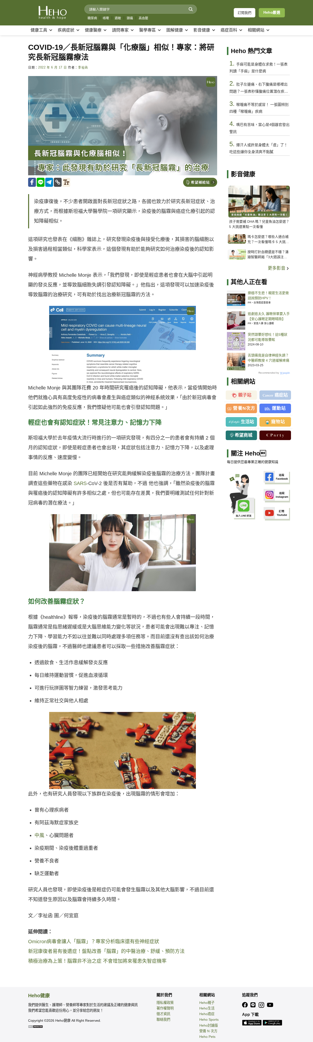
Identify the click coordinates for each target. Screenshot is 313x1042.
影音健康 (201, 30)
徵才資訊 (163, 1014)
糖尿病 (92, 18)
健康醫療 (93, 30)
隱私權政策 (165, 1003)
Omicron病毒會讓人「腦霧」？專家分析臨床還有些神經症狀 (93, 941)
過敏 (118, 18)
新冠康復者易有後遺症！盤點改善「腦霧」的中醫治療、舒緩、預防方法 (106, 951)
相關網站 (256, 30)
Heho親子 (206, 1003)
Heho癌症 (206, 1014)
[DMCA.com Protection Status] (35, 1026)
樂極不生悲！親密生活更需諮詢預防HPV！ (268, 295)
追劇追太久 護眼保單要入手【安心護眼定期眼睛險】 (269, 316)
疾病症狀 (66, 30)
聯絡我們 (163, 1019)
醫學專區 (147, 30)
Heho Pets (207, 1037)
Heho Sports (209, 1019)
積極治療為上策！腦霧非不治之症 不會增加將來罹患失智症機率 (97, 961)
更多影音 (277, 268)
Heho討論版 (208, 1025)
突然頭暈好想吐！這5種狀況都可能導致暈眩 (267, 337)
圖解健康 (174, 30)
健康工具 (39, 30)
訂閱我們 (244, 13)
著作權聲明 (165, 1008)
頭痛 (130, 18)
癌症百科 (229, 30)
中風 (39, 835)
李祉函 (83, 67)
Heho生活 (206, 1008)
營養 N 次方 (208, 1031)
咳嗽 (106, 18)
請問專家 (120, 30)
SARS (80, 483)
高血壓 (143, 18)
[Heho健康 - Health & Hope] (52, 12)
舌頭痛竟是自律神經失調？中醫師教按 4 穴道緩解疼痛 (268, 357)
